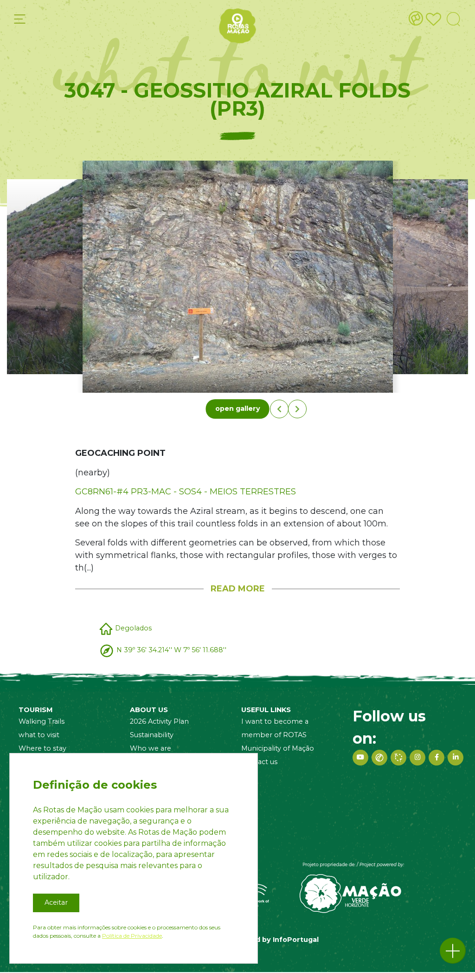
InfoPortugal (296, 939)
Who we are (150, 748)
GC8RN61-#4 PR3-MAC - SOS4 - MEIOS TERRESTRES (185, 491)
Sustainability (151, 735)
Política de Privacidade (132, 935)
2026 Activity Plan (159, 721)
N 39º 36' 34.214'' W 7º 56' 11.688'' (171, 650)
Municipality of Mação (277, 748)
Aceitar (56, 902)
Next (297, 409)
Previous (279, 409)
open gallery (237, 408)
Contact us (259, 762)
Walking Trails (41, 721)
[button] (453, 951)
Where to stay (42, 748)
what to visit (39, 735)
